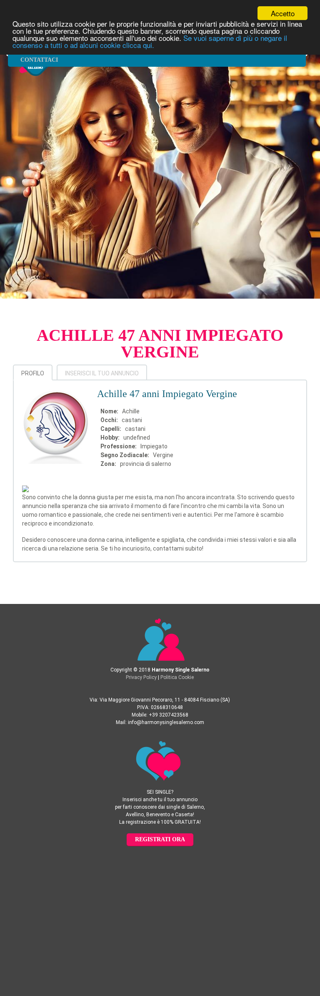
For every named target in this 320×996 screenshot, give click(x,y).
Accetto (283, 13)
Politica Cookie (177, 677)
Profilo (32, 373)
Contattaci (39, 60)
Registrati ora (160, 839)
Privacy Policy (141, 677)
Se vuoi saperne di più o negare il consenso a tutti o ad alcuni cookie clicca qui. (149, 41)
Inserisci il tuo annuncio (102, 373)
